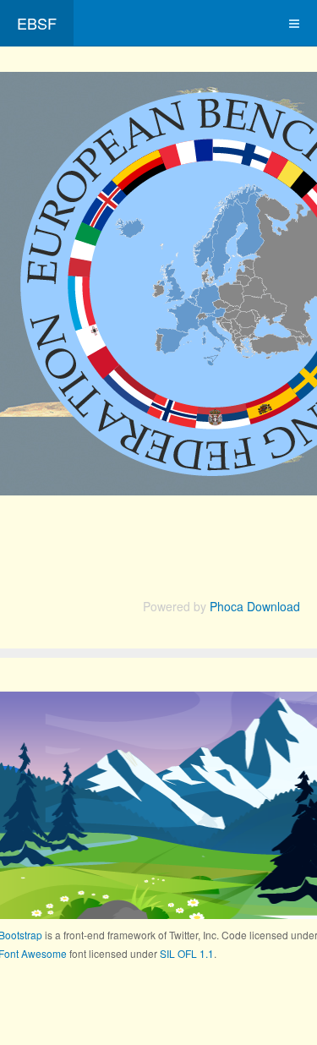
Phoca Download (255, 606)
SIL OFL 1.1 (187, 953)
